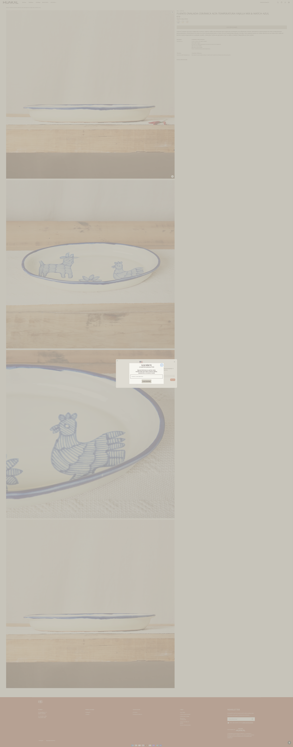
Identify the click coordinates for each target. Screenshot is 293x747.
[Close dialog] (161, 365)
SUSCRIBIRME (146, 381)
